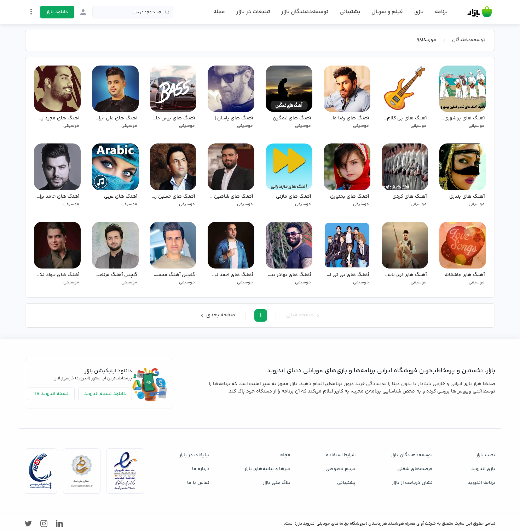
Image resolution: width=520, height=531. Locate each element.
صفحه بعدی (220, 315)
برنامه (441, 12)
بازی (418, 12)
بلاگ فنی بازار (276, 483)
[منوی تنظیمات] (31, 11)
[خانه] (479, 12)
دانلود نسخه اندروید (105, 394)
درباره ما (200, 469)
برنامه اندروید (481, 483)
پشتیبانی (350, 11)
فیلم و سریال (387, 11)
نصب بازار (485, 455)
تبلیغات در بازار (253, 11)
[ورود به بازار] (83, 12)
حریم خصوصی (340, 469)
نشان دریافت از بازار (412, 483)
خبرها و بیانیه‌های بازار (267, 469)
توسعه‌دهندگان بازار (304, 11)
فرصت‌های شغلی (415, 469)
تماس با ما (198, 483)
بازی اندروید (483, 469)
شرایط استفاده (341, 455)
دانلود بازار (57, 12)
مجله (219, 11)
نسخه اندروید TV (51, 394)
